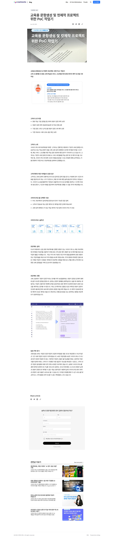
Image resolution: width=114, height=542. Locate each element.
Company (45, 420)
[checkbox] (44, 438)
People (86, 2)
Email (44, 426)
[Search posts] (90, 2)
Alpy (67, 2)
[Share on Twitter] (76, 24)
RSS (88, 535)
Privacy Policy (57, 446)
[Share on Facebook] (73, 24)
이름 (58, 414)
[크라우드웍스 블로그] (20, 2)
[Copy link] (82, 24)
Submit (57, 443)
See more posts (78, 462)
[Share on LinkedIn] (79, 24)
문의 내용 (45, 432)
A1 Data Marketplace (76, 2)
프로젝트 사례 (34, 10)
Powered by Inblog (95, 535)
